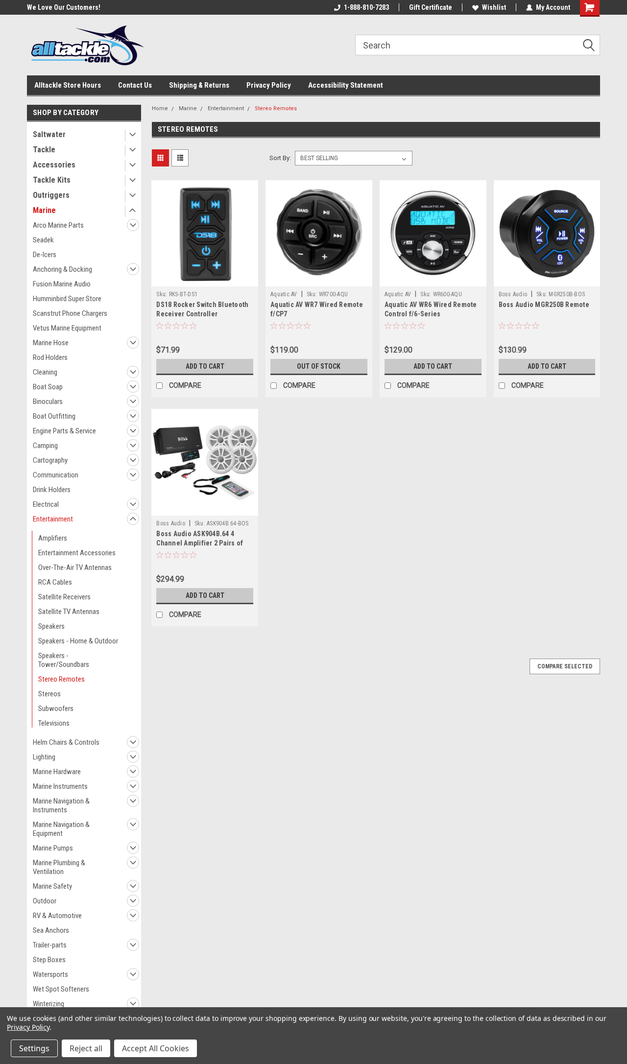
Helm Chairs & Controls (66, 742)
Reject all (86, 1048)
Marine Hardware (57, 771)
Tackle (44, 149)
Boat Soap (48, 386)
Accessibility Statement (345, 85)
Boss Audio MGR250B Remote (544, 304)
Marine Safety (52, 886)
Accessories (54, 164)
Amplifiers (52, 538)
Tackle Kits (52, 180)
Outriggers (51, 195)
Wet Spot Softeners (61, 989)
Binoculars (48, 401)
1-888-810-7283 (366, 7)
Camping (45, 445)
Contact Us (135, 85)
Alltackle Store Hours (67, 85)
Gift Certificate (430, 7)
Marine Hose (51, 342)
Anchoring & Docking (62, 269)
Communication (55, 475)
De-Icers (44, 254)
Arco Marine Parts (58, 225)
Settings (34, 1048)
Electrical (46, 504)
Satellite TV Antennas (68, 611)
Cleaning (45, 372)
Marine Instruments (60, 786)
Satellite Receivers (64, 596)
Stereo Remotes (61, 679)
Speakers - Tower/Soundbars (63, 660)
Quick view (205, 279)
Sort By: (280, 158)
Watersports (50, 974)
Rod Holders (50, 357)
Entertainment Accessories (77, 552)
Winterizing (48, 1003)
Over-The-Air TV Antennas (75, 567)
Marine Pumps (53, 848)
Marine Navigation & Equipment (61, 829)
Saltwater (49, 134)
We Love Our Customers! (63, 7)
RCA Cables (55, 582)
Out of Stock (318, 366)
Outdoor (44, 901)
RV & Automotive (57, 915)
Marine (44, 210)
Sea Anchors (51, 930)
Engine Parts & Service (64, 430)
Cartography (50, 460)
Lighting (44, 757)
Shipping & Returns (199, 85)
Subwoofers (55, 708)
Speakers (51, 626)
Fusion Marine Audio (62, 284)
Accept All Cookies (155, 1048)
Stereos (49, 693)
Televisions (54, 723)
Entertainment (53, 519)
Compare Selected (564, 666)
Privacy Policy (268, 85)
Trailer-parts (50, 945)
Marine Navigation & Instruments (61, 805)
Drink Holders (52, 489)
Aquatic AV (283, 294)
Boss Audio (513, 294)
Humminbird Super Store (67, 298)
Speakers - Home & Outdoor (78, 641)
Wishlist (494, 7)
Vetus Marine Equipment (67, 328)
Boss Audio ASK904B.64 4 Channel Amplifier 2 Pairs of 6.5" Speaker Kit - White (199, 543)
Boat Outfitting (54, 416)
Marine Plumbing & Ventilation (59, 867)
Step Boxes (49, 959)
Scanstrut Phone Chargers (70, 313)
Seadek (43, 240)
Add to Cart (205, 366)
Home (160, 108)
